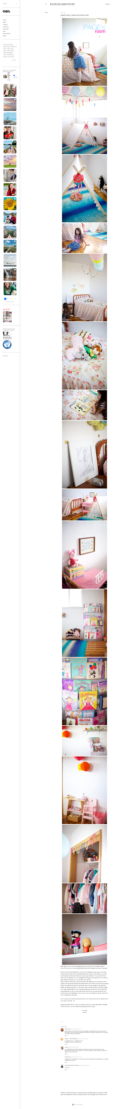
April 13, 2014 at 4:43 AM (83, 1038)
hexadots (85, 983)
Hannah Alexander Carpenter (72, 1065)
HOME (4, 20)
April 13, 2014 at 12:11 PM (73, 1047)
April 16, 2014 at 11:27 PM (76, 1056)
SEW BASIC (6, 29)
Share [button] (46, 12)
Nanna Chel (67, 1029)
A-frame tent (94, 983)
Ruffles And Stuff (62, 4)
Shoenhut (74, 995)
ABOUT (4, 22)
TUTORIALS (6, 26)
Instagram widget (10, 301)
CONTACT (5, 24)
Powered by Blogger (78, 1104)
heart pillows (94, 985)
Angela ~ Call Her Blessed (71, 1038)
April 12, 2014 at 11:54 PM (76, 1029)
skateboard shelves (72, 987)
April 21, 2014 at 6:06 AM (85, 1065)
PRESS (4, 36)
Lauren (66, 1047)
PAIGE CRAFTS (6, 33)
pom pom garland (73, 983)
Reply (66, 1035)
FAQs (4, 31)
